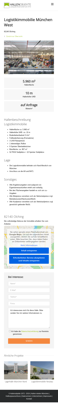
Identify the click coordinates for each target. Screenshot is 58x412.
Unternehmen (37, 396)
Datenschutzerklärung (29, 331)
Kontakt (29, 399)
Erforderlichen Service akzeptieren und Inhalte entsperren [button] (29, 259)
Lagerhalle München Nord (16, 381)
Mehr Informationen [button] (29, 245)
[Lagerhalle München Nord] (16, 362)
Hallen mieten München (40, 393)
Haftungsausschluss (13, 396)
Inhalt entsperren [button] (29, 250)
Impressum (47, 396)
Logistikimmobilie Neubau (42, 381)
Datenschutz (26, 396)
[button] (6, 372)
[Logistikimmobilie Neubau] (42, 362)
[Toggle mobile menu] (52, 4)
